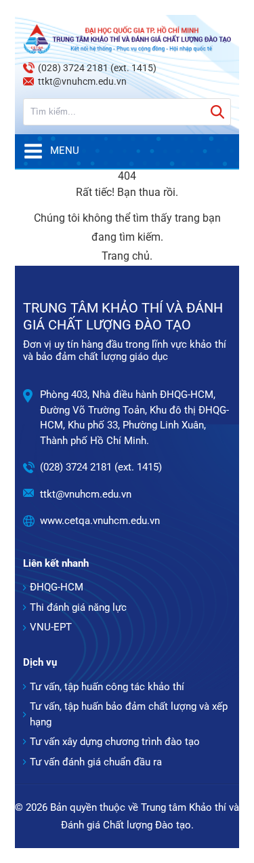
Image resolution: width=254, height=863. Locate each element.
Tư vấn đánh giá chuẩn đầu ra (96, 762)
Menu (64, 150)
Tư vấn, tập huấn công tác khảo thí (107, 687)
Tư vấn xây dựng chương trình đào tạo (115, 742)
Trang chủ (126, 255)
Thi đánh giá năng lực (78, 607)
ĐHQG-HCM (56, 587)
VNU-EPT (51, 627)
